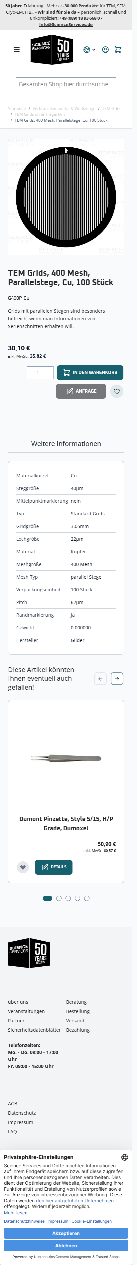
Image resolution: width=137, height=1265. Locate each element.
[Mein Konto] (105, 49)
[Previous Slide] (100, 678)
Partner (16, 1020)
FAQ (12, 1131)
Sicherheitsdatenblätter (34, 1030)
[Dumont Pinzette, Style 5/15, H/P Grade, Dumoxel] (66, 758)
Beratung (76, 1002)
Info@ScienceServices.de (66, 24)
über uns (18, 1002)
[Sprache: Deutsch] (89, 49)
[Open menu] (17, 49)
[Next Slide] (117, 678)
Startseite (17, 108)
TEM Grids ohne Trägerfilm (40, 114)
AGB (12, 1103)
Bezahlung (78, 1030)
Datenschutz (22, 1113)
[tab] (47, 898)
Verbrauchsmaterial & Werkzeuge (64, 108)
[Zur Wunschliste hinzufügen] (116, 391)
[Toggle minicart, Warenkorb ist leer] (118, 49)
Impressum (20, 1122)
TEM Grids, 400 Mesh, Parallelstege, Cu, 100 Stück (61, 120)
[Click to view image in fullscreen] (67, 197)
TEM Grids (111, 108)
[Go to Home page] (53, 50)
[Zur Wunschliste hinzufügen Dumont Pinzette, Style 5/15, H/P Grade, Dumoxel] (23, 867)
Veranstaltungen (26, 1011)
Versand (75, 1020)
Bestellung (78, 1011)
